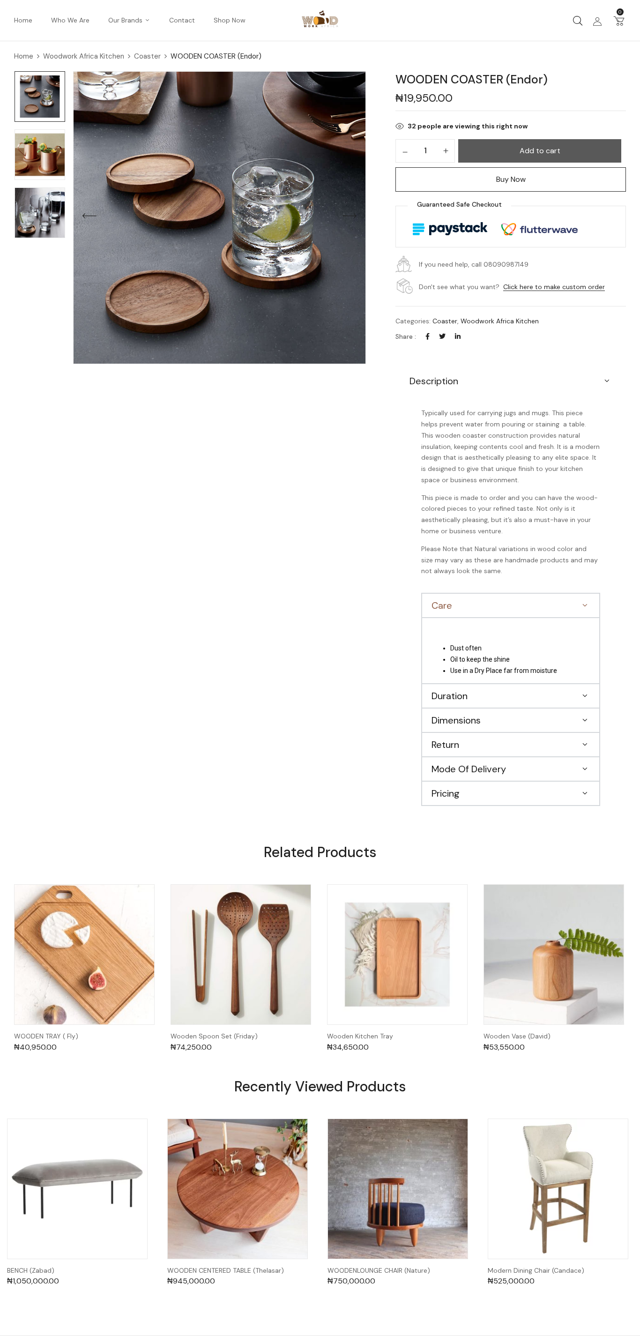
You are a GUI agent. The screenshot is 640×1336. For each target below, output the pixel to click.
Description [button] (433, 381)
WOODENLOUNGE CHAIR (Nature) (378, 1271)
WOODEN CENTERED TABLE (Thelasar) (225, 1271)
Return (445, 744)
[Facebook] (427, 336)
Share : (405, 336)
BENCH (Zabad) (30, 1271)
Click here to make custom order (554, 287)
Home (23, 56)
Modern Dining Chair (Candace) (536, 1271)
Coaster (147, 56)
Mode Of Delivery (469, 769)
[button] (619, 20)
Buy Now (511, 179)
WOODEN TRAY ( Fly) (46, 1036)
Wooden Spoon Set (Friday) (214, 1036)
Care (442, 605)
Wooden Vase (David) (517, 1036)
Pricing (446, 793)
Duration (450, 696)
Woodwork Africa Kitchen (83, 56)
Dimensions (456, 720)
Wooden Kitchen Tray (360, 1036)
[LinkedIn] (458, 336)
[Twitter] (442, 336)
